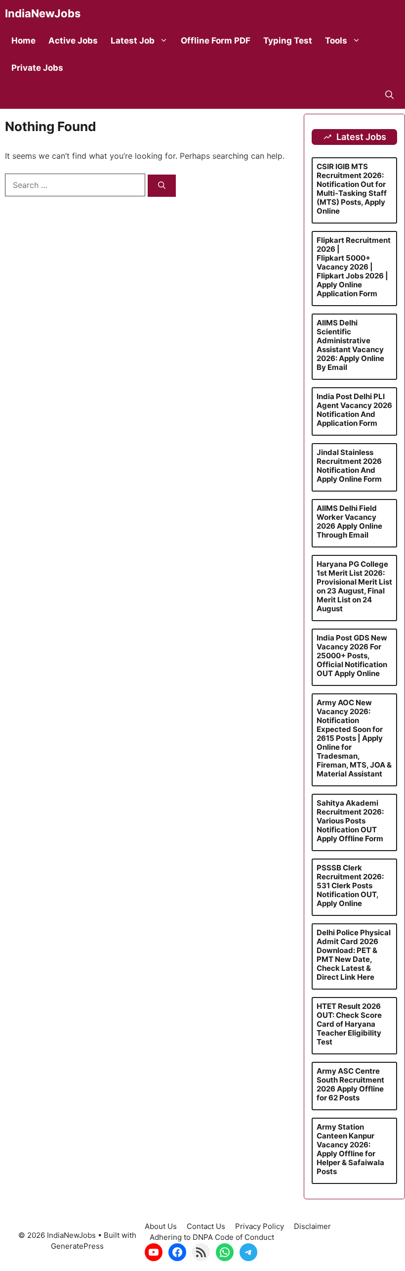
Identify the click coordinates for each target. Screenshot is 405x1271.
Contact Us (206, 1226)
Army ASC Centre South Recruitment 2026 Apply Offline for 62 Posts (350, 1084)
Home (23, 40)
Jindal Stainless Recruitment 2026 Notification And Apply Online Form (349, 466)
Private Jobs (37, 68)
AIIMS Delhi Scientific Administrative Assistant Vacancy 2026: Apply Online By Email (350, 345)
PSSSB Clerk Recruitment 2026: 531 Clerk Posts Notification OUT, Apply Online (350, 885)
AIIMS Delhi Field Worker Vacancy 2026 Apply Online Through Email (349, 521)
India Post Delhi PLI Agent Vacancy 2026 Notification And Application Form (354, 410)
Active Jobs (73, 40)
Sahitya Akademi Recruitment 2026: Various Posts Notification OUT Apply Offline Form (350, 820)
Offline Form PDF (215, 40)
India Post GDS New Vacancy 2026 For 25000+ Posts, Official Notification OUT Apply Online (352, 655)
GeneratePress (77, 1246)
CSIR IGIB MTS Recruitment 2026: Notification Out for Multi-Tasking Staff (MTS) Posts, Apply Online (352, 189)
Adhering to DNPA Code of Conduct (212, 1237)
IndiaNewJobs (43, 13)
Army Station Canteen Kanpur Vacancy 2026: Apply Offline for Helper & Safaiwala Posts (350, 1149)
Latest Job (133, 40)
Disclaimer (312, 1226)
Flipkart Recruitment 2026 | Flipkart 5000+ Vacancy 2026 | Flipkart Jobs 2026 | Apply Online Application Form (354, 266)
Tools (336, 40)
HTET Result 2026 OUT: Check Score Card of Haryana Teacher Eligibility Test (349, 1023)
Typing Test (287, 40)
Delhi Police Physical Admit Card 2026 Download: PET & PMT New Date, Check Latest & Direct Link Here (354, 955)
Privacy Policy (259, 1226)
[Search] (162, 186)
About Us (161, 1226)
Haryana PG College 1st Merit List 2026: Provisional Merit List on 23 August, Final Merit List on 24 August (354, 586)
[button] (389, 95)
